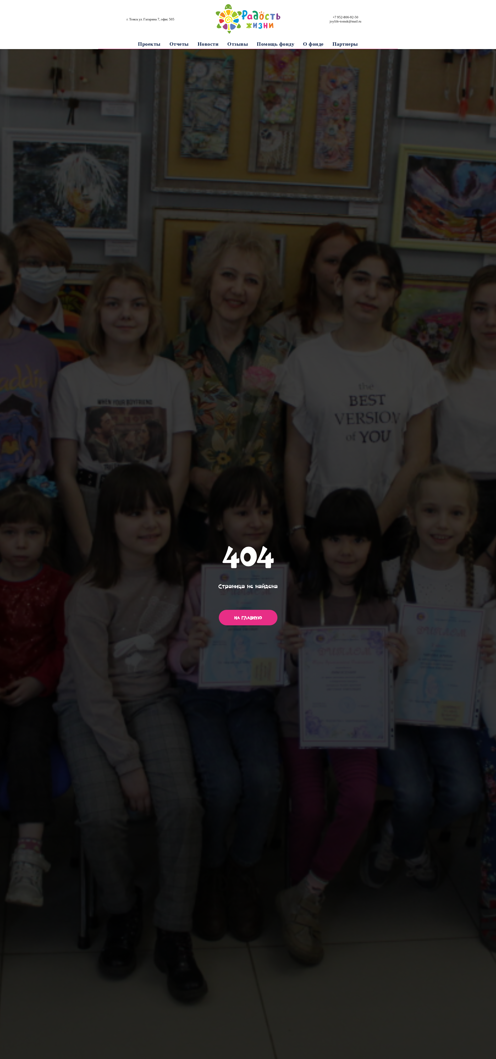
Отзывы (237, 44)
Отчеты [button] (179, 44)
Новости (208, 44)
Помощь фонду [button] (275, 44)
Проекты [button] (149, 44)
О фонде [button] (313, 44)
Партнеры (345, 44)
